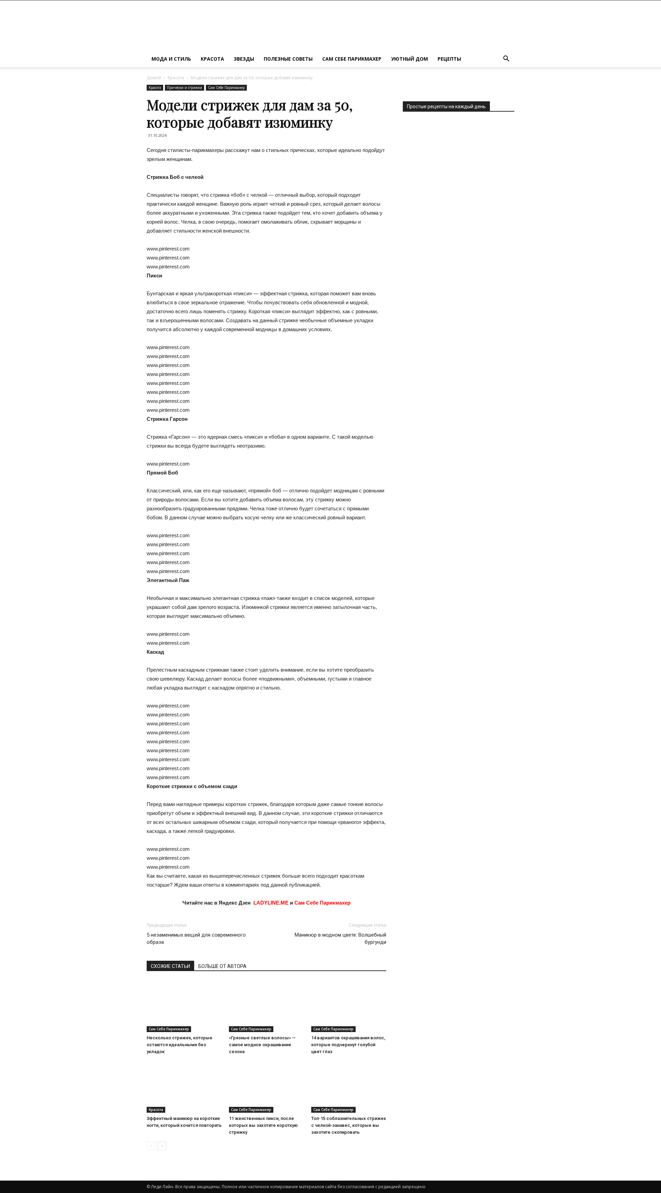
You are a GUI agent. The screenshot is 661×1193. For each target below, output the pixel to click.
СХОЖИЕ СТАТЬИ (170, 966)
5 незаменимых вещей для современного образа (196, 938)
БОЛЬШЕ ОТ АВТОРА (222, 966)
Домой (154, 78)
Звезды (244, 58)
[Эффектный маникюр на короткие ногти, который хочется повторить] (184, 1087)
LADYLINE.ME (270, 903)
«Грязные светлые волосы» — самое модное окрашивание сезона (262, 1044)
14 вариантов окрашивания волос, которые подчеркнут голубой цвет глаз (348, 1044)
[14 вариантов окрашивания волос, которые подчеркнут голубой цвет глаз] (348, 1006)
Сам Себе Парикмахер (351, 58)
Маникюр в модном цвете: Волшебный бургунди (340, 938)
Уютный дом (409, 58)
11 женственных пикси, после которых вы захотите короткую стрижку (263, 1125)
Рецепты (449, 58)
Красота (212, 58)
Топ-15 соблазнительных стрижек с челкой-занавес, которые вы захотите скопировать (348, 1125)
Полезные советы (288, 58)
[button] (506, 59)
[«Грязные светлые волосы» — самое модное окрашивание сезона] (266, 1006)
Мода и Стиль (171, 58)
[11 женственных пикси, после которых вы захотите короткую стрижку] (266, 1087)
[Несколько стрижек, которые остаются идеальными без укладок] (184, 1006)
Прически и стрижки (184, 87)
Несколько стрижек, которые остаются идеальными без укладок (179, 1044)
